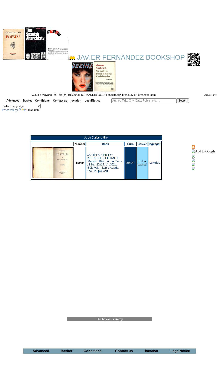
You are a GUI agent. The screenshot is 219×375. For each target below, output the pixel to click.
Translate (33, 110)
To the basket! (142, 163)
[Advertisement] (109, 12)
